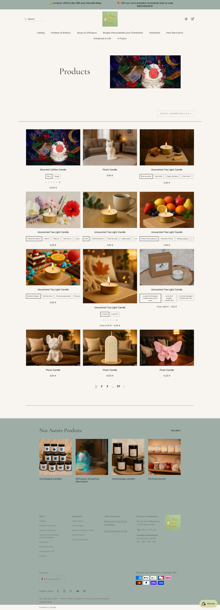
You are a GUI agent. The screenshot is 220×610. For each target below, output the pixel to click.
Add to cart (53, 160)
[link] (41, 33)
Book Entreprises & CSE (115, 531)
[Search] (26, 19)
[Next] (124, 386)
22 (118, 386)
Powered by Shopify (47, 607)
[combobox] (35, 19)
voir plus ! (176, 430)
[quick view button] (75, 134)
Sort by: (164, 113)
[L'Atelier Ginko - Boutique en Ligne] (110, 19)
